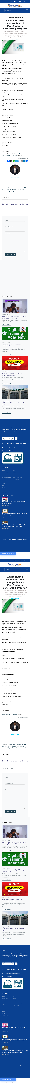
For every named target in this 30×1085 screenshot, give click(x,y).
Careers (26, 1)
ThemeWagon (15, 545)
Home (14, 470)
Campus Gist (24, 191)
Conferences (20, 187)
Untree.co (17, 543)
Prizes (18, 191)
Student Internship (17, 477)
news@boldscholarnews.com (13, 447)
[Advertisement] (15, 280)
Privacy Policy (16, 479)
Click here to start (7, 553)
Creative (15, 475)
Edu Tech (4, 487)
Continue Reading (6, 324)
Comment (7, 233)
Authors (4, 191)
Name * (7, 220)
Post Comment (11, 254)
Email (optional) (9, 226)
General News (12, 187)
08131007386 (9, 450)
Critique (9, 191)
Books (22, 189)
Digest (13, 191)
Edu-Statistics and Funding (12, 189)
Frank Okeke (15, 178)
